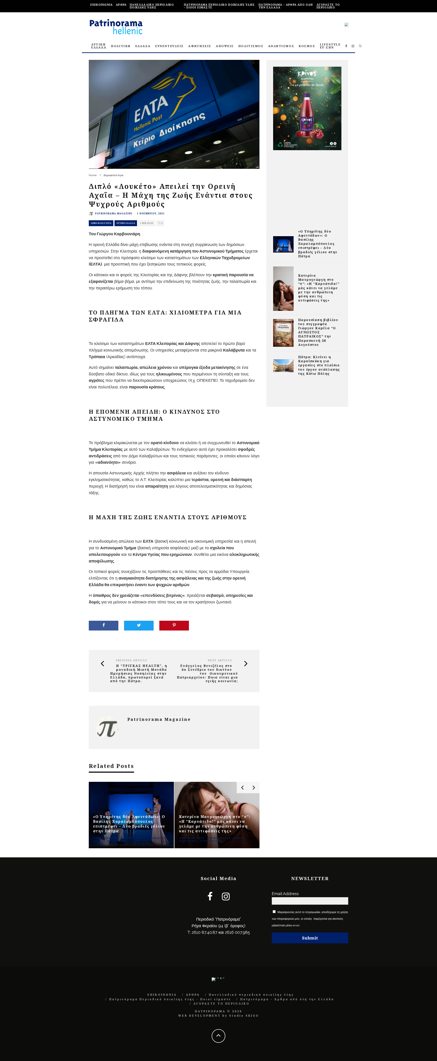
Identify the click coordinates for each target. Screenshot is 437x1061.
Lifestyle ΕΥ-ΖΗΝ (330, 45)
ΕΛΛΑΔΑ (142, 46)
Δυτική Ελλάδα (125, 223)
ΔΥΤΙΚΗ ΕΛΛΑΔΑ (98, 45)
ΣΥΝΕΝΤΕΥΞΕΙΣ (169, 46)
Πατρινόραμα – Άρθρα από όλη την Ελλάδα (286, 6)
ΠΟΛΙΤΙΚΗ (120, 46)
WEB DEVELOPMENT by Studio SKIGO (218, 1016)
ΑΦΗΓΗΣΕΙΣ (199, 46)
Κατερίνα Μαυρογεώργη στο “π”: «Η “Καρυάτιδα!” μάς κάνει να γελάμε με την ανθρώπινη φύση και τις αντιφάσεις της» (319, 287)
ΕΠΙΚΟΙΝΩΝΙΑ (101, 5)
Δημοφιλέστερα (101, 223)
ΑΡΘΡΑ (121, 5)
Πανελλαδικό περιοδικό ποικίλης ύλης (152, 6)
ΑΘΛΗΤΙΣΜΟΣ (281, 46)
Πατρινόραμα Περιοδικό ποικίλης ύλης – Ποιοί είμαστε (219, 6)
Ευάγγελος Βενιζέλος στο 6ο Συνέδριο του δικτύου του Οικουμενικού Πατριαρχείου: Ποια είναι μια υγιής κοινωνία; (207, 673)
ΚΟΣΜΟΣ (307, 46)
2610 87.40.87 (204, 932)
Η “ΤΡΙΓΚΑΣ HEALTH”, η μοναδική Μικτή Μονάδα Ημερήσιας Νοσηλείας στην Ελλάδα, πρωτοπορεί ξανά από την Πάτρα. (138, 673)
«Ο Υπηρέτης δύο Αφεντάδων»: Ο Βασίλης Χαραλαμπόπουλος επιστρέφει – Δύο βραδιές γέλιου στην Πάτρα (318, 243)
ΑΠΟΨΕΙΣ (225, 46)
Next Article (220, 660)
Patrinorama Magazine (113, 213)
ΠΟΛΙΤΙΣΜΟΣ (251, 46)
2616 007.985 (237, 932)
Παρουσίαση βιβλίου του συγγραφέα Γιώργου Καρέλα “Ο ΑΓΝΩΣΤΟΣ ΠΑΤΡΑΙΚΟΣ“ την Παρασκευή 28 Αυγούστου (318, 332)
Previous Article (131, 660)
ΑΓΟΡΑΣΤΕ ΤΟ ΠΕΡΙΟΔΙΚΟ (328, 6)
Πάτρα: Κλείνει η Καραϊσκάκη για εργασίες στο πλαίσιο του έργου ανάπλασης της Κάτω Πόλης (319, 365)
